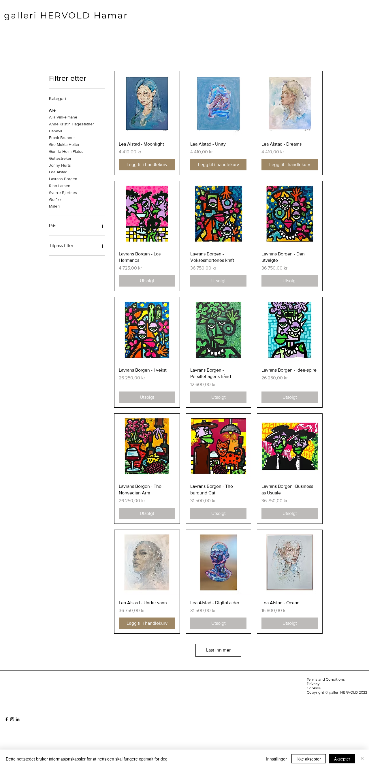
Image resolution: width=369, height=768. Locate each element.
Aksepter (342, 759)
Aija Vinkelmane (63, 117)
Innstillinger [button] (276, 759)
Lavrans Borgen (63, 178)
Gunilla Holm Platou (66, 151)
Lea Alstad (58, 172)
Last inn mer (218, 649)
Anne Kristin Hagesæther (71, 124)
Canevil (55, 131)
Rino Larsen (59, 185)
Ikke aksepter (308, 759)
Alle (52, 110)
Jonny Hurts (60, 165)
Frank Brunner (62, 137)
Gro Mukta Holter (64, 144)
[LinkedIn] (17, 719)
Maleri (54, 206)
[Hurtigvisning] (147, 103)
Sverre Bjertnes (63, 192)
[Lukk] (362, 758)
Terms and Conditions (326, 679)
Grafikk (55, 199)
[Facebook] (6, 719)
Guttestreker (60, 158)
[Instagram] (12, 719)
